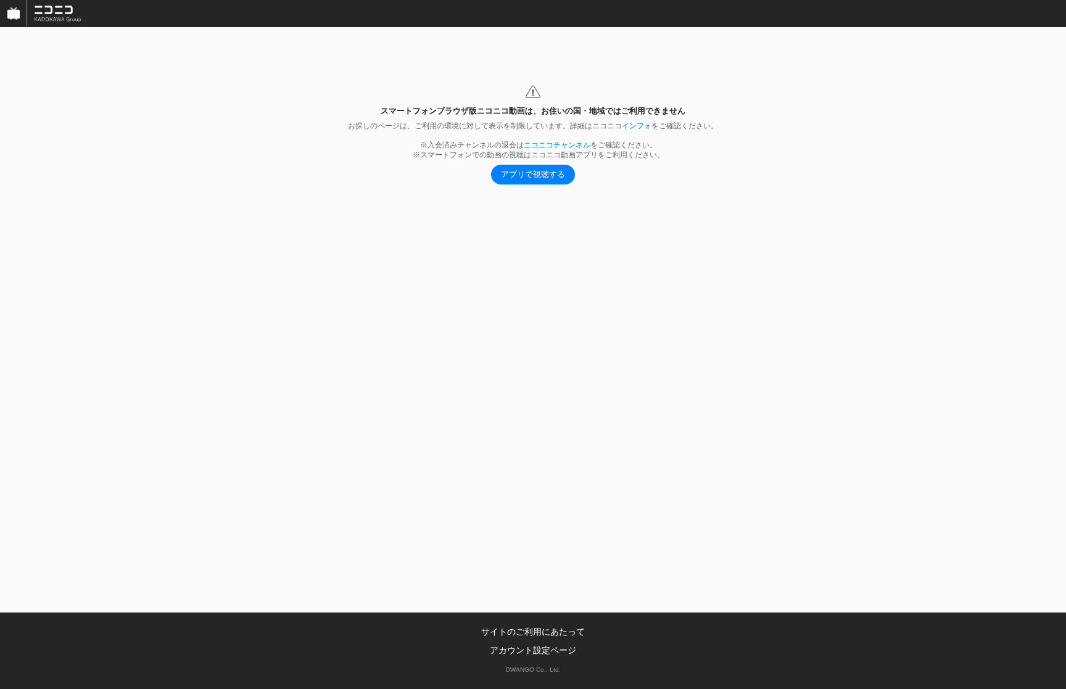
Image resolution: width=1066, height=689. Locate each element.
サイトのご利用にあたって (533, 632)
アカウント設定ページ (533, 650)
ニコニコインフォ (621, 126)
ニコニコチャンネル (557, 145)
